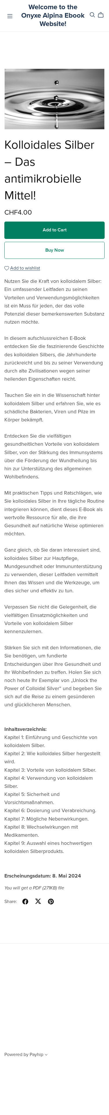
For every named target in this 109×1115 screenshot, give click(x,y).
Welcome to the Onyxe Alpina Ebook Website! (53, 15)
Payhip (36, 1054)
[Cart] (103, 15)
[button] (46, 1055)
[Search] (92, 15)
